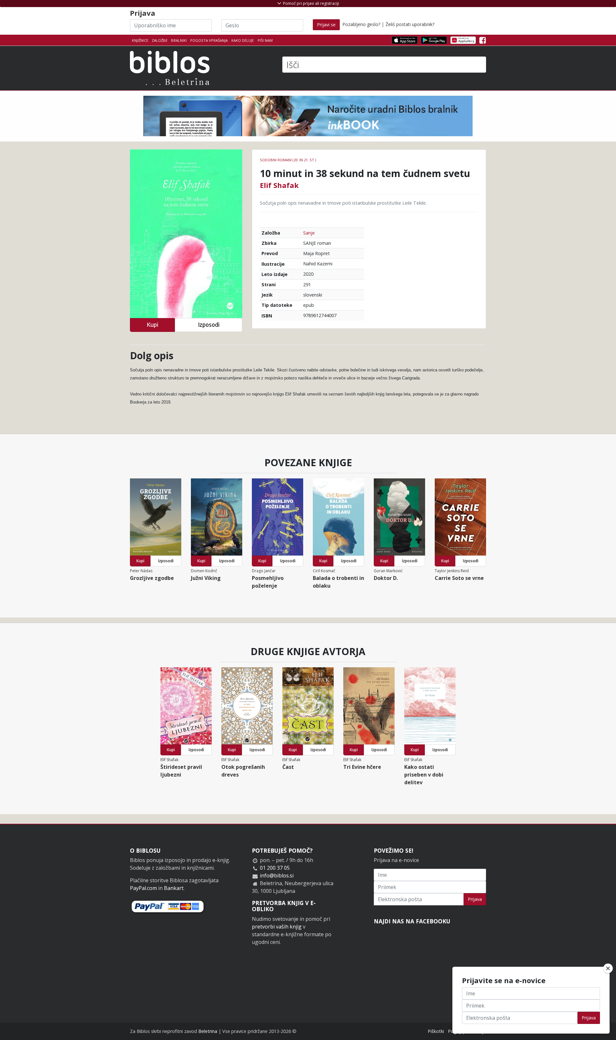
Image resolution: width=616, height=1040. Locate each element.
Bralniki (179, 40)
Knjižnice (140, 40)
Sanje (309, 233)
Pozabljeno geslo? (361, 24)
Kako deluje (242, 40)
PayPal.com (143, 888)
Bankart (174, 888)
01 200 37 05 (275, 867)
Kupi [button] (152, 325)
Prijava (475, 899)
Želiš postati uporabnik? (410, 24)
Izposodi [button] (208, 325)
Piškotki (436, 1031)
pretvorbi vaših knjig (277, 926)
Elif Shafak (279, 185)
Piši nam (265, 40)
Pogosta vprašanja (209, 40)
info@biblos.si (277, 875)
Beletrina (207, 1031)
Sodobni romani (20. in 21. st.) (288, 159)
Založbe (159, 40)
